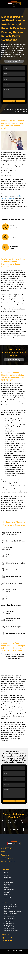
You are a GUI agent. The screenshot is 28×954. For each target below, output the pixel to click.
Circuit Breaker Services (13, 576)
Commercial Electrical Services (16, 633)
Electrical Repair (9, 548)
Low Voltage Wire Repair (14, 583)
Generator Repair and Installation (13, 619)
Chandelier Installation (13, 605)
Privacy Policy (18, 952)
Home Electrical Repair (13, 627)
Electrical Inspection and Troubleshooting (14, 533)
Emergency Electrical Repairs (15, 541)
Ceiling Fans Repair (10, 612)
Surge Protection (9, 598)
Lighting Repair (9, 556)
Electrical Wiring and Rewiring (15, 563)
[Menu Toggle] (14, 6)
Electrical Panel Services (14, 570)
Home (4, 109)
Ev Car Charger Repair (11, 590)
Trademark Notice (10, 952)
